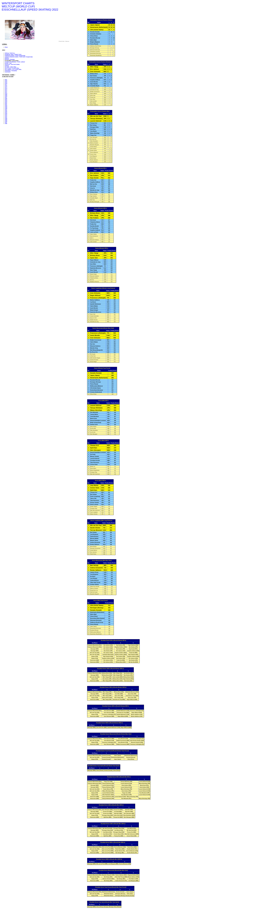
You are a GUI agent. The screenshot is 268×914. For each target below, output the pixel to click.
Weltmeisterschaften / (15, 55)
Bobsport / (10, 59)
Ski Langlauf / (13, 69)
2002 (6, 103)
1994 (6, 113)
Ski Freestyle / (12, 68)
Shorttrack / (12, 64)
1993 (6, 114)
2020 (6, 80)
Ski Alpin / (10, 66)
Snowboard (7, 71)
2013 (6, 89)
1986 (6, 123)
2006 (6, 98)
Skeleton (7, 65)
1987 (6, 122)
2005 (6, 99)
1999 (6, 107)
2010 (6, 93)
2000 (6, 106)
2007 (6, 97)
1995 (6, 112)
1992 (6, 116)
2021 (6, 79)
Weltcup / (10, 53)
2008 (6, 95)
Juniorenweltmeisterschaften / (19, 56)
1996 (6, 111)
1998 (6, 108)
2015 (6, 87)
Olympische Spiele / (13, 54)
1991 (6, 117)
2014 (6, 88)
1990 (6, 118)
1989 (6, 119)
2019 (6, 82)
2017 (6, 84)
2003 (6, 102)
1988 (6, 121)
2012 (6, 90)
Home (6, 47)
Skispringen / (11, 70)
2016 (6, 85)
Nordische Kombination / (15, 61)
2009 (6, 94)
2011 (6, 92)
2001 (6, 104)
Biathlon (7, 58)
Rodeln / (8, 63)
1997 (6, 109)
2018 (6, 83)
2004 (6, 101)
